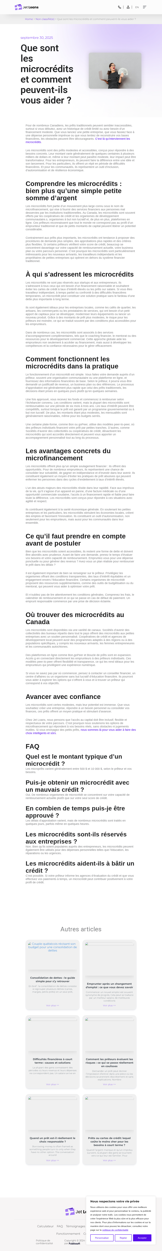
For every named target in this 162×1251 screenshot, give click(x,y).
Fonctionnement (68, 1233)
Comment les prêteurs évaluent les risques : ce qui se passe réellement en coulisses (109, 1063)
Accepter (142, 1238)
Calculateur (45, 1226)
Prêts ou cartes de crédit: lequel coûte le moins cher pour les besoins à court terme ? (109, 1142)
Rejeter (123, 1238)
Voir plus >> (52, 1005)
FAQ (60, 1226)
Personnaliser (102, 1238)
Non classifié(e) (45, 19)
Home (29, 19)
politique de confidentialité (115, 1230)
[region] (121, 1220)
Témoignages (75, 1226)
